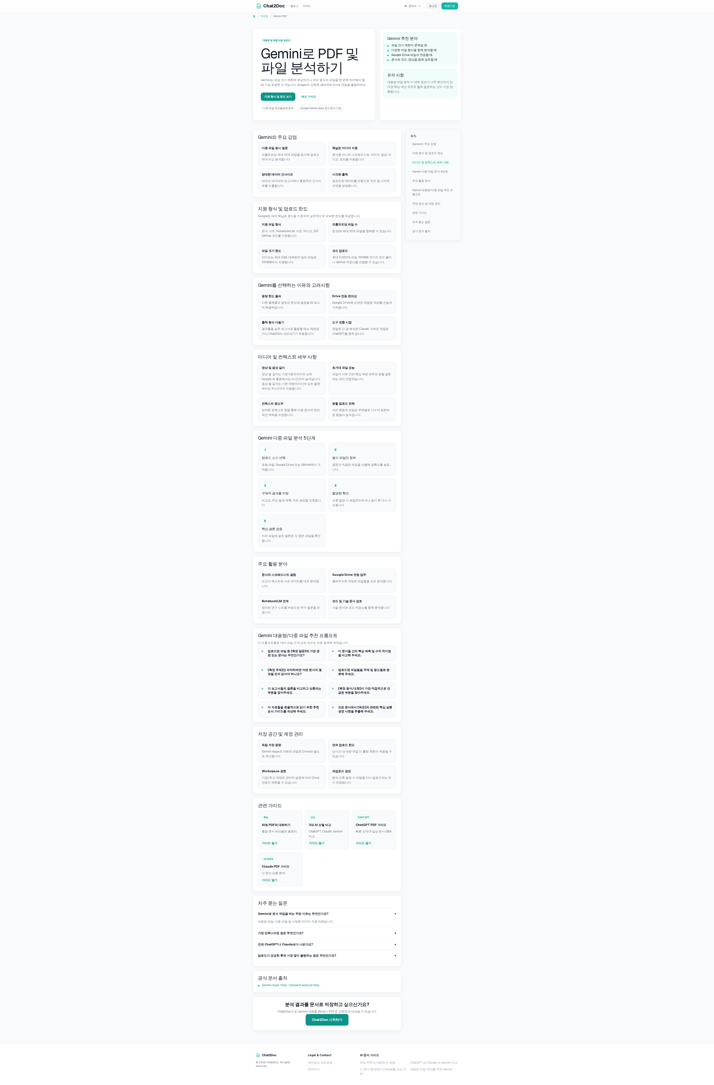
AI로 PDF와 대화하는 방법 (377, 1063)
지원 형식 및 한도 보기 (278, 96)
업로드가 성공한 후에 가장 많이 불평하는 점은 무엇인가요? (327, 956)
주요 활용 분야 (421, 181)
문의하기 (314, 1069)
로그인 (433, 6)
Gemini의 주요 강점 (424, 144)
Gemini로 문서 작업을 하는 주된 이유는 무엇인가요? (327, 914)
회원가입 (450, 6)
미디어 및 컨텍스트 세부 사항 (430, 162)
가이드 (307, 6)
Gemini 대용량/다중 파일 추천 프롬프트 (432, 192)
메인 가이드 (308, 96)
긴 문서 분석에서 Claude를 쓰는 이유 (383, 1071)
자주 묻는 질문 (421, 222)
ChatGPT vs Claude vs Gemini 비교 (434, 1063)
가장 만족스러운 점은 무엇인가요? (327, 933)
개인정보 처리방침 (320, 1063)
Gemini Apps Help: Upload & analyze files (290, 985)
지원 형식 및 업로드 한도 (427, 153)
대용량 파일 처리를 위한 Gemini (431, 1069)
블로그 (294, 6)
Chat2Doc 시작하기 (327, 1020)
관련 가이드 (419, 212)
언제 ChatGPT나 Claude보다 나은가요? (327, 944)
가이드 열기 (269, 843)
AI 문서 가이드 (369, 1055)
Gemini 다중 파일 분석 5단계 (430, 171)
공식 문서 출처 (421, 231)
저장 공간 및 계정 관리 (426, 203)
